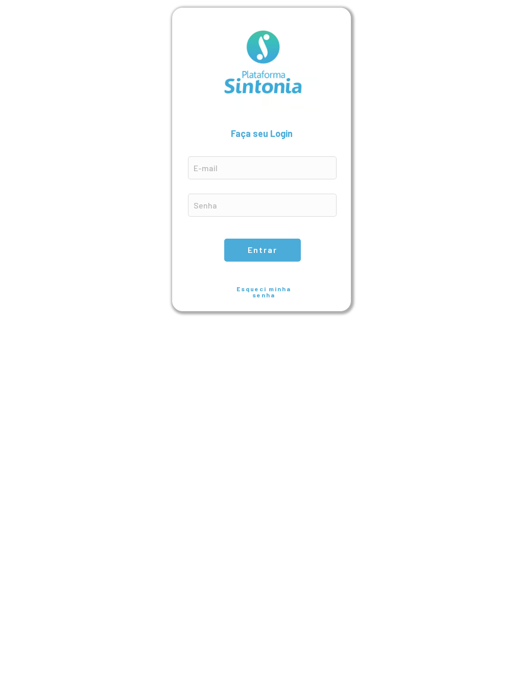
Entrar (262, 249)
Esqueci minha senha (263, 291)
